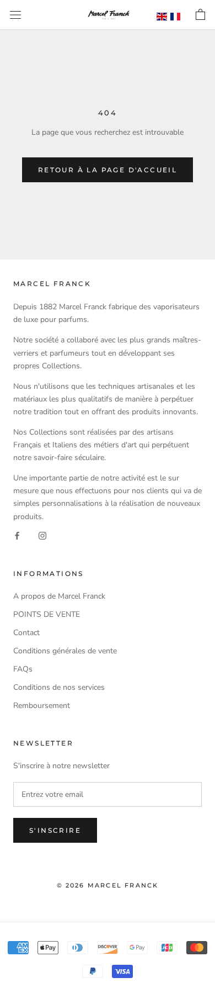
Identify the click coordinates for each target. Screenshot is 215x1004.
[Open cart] (200, 14)
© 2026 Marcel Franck (108, 885)
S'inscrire (55, 830)
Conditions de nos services (59, 687)
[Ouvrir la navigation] (15, 15)
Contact (26, 632)
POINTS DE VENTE (46, 614)
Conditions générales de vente (65, 651)
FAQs (23, 669)
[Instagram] (42, 535)
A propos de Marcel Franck (59, 596)
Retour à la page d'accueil (107, 170)
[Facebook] (17, 535)
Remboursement (41, 705)
